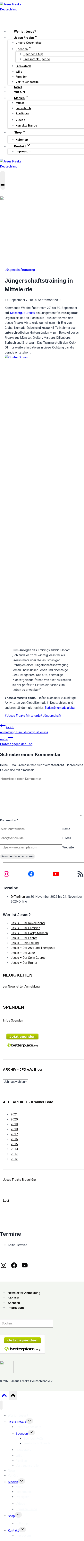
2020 (14, 1119)
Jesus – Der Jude (23, 953)
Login (6, 1200)
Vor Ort (19, 92)
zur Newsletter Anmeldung (21, 986)
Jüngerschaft (51, 715)
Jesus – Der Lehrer (24, 938)
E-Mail (66, 838)
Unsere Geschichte (28, 42)
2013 (14, 1154)
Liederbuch (23, 108)
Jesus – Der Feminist (25, 928)
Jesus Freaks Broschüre (19, 1179)
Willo (19, 71)
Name (66, 829)
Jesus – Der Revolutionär (28, 923)
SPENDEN (13, 1007)
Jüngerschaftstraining (20, 270)
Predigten (22, 113)
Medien (13, 1482)
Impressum (23, 151)
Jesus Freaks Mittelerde (23, 715)
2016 (14, 1139)
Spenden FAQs (33, 54)
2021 (14, 1114)
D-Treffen (18, 896)
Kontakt (13, 1530)
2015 (14, 1144)
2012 (14, 1159)
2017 (14, 1134)
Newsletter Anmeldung (24, 1293)
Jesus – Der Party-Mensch (29, 933)
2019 (14, 1124)
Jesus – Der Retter (24, 963)
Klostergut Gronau (22, 313)
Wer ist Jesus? (25, 31)
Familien (21, 76)
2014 (14, 1149)
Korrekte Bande (26, 125)
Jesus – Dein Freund (25, 943)
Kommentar (9, 820)
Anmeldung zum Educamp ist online (24, 730)
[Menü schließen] (1, 1405)
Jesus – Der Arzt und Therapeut (33, 948)
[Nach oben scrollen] (4, 1396)
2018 (14, 1129)
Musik (20, 103)
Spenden (22, 1433)
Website (68, 847)
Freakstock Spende (36, 59)
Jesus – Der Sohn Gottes (28, 958)
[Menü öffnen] (2, 180)
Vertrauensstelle (27, 82)
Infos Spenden (13, 1020)
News (18, 87)
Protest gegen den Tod (16, 742)
